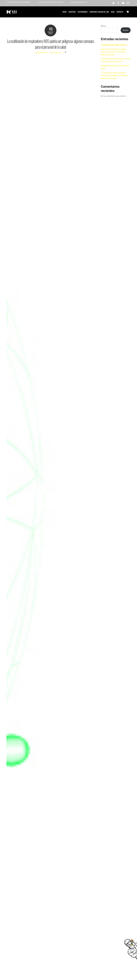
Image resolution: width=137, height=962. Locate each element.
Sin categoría (55, 52)
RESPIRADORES (83, 12)
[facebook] (118, 3)
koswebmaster (41, 52)
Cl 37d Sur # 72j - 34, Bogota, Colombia (50, 2)
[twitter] (113, 3)
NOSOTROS (72, 12)
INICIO (65, 12)
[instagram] (128, 3)
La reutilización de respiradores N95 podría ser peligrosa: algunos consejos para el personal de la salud (50, 44)
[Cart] (127, 12)
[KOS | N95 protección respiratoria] (11, 12)
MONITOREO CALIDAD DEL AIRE (99, 12)
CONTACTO (120, 12)
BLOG (113, 12)
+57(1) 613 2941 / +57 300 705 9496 (18, 2)
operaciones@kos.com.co (79, 2)
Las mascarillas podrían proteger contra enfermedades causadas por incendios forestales (114, 75)
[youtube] (123, 3)
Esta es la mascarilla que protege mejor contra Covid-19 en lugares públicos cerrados (113, 52)
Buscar (103, 26)
